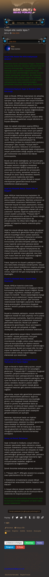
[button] (13, 22)
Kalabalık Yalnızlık (12, 575)
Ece (7, 33)
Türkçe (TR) (20, 528)
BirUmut (9, 528)
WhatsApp (29, 543)
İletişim (7, 531)
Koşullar (15, 531)
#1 (39, 41)
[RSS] (5, 533)
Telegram (9, 547)
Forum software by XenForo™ (22, 537)
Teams (39, 543)
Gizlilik (22, 531)
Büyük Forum (25, 575)
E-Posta (20, 547)
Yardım (29, 531)
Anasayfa (37, 531)
